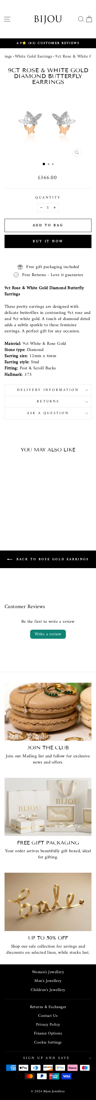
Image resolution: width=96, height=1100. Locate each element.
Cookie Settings (48, 1042)
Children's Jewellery (48, 990)
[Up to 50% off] (48, 902)
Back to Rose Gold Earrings (51, 559)
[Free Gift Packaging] (48, 807)
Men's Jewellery (47, 981)
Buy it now (48, 241)
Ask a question (48, 413)
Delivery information (48, 390)
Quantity (48, 197)
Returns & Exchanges (48, 1007)
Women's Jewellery (48, 972)
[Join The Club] (48, 712)
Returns (48, 401)
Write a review (48, 634)
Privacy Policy (48, 1024)
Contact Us (48, 1016)
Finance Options (48, 1033)
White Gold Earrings (33, 56)
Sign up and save (46, 1058)
